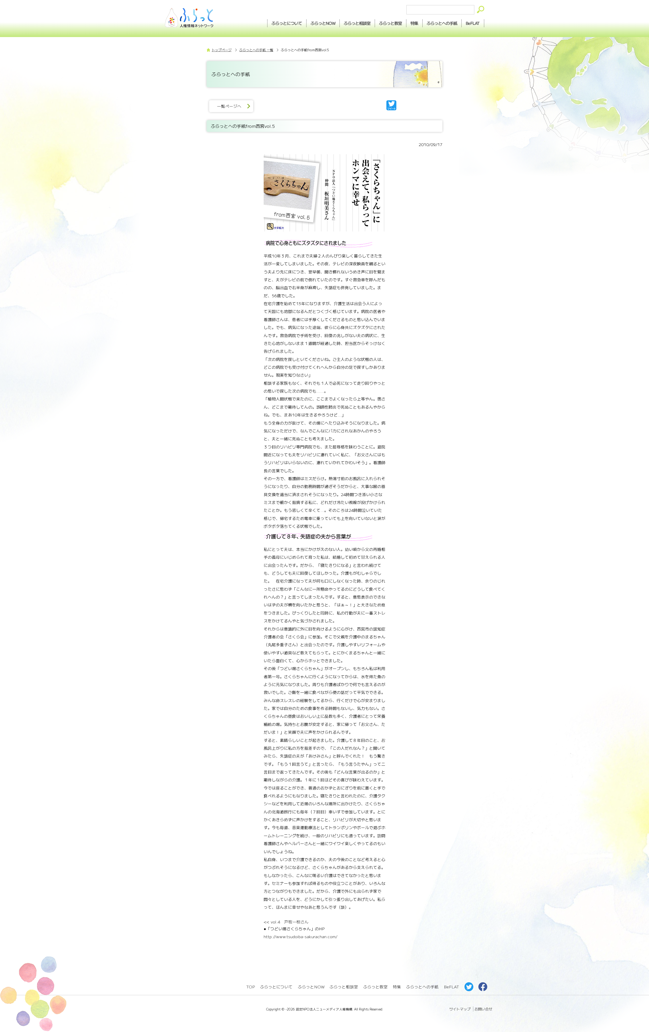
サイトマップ (460, 1008)
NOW (323, 23)
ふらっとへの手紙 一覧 (256, 49)
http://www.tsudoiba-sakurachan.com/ (300, 936)
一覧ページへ (229, 106)
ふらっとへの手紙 (422, 987)
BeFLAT (473, 23)
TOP (250, 987)
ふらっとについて (287, 23)
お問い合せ (483, 1008)
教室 (390, 23)
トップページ (221, 49)
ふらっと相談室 (344, 987)
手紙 (442, 23)
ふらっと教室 (375, 987)
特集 (414, 23)
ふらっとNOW (311, 987)
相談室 (357, 23)
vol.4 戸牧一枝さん (289, 922)
